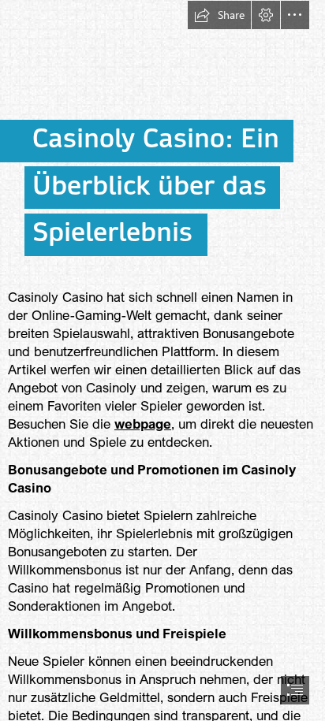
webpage (142, 423)
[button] (219, 15)
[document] (162, 360)
